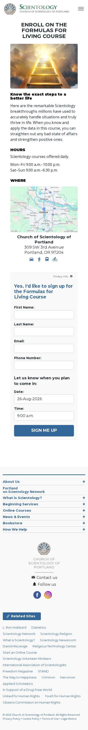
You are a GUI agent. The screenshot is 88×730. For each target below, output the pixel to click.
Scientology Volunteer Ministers (27, 658)
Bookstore (12, 523)
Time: (19, 408)
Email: (19, 341)
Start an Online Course (20, 652)
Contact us (46, 577)
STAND (43, 671)
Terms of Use (50, 718)
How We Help (15, 529)
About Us (11, 482)
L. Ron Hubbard (14, 627)
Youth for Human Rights (62, 696)
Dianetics (38, 627)
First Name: (24, 307)
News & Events (16, 517)
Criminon (48, 677)
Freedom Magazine (18, 671)
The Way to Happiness (19, 677)
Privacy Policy (11, 718)
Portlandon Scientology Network (24, 490)
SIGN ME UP (44, 430)
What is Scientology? (22, 498)
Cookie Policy (31, 718)
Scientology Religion (56, 634)
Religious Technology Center (54, 646)
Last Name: (24, 324)
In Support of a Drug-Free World (27, 690)
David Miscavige (15, 646)
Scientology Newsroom (58, 640)
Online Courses (17, 510)
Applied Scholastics (18, 683)
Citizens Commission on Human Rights (31, 702)
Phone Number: (27, 358)
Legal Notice (69, 718)
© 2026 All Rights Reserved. (41, 714)
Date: (19, 392)
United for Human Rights (21, 696)
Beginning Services (20, 504)
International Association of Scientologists (34, 665)
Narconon (67, 677)
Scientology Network (19, 634)
